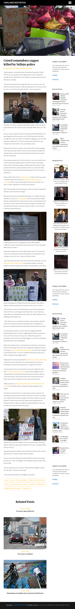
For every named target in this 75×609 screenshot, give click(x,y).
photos (13, 480)
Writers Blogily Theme (62, 605)
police (7, 484)
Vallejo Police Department (12, 488)
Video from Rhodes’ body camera (21, 350)
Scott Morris (9, 68)
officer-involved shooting (36, 480)
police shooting (15, 484)
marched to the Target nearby (13, 263)
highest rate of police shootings (36, 359)
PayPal (54, 75)
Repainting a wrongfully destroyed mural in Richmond (25, 593)
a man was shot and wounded (16, 371)
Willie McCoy (27, 488)
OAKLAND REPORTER (15, 2)
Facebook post (22, 198)
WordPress (50, 605)
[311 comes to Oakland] (25, 532)
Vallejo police (41, 484)
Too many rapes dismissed (25, 511)
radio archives (25, 177)
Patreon (55, 79)
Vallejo (32, 484)
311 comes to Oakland (25, 554)
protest (25, 484)
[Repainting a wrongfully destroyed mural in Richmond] (25, 573)
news (6, 480)
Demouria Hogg (22, 480)
